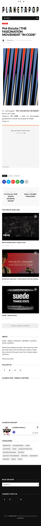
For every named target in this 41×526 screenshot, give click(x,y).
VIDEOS (5, 23)
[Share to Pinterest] (27, 181)
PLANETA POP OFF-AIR (25, 449)
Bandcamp (16, 118)
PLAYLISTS (21, 452)
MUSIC (10, 175)
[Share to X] (9, 181)
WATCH (20, 459)
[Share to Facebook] (4, 181)
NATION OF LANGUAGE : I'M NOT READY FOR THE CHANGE (20, 279)
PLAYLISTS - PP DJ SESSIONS (11, 455)
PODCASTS (24, 455)
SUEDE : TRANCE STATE (9, 315)
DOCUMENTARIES (18, 445)
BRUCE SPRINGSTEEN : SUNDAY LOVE (14, 242)
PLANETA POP (12, 516)
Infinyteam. (20, 518)
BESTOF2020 (7, 445)
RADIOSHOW (34, 455)
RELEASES (6, 459)
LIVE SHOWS (6, 449)
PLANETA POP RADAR (9, 452)
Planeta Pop (10, 40)
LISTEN (27, 445)
